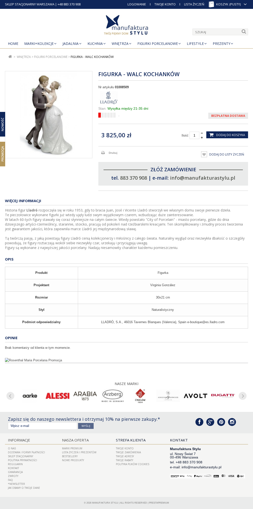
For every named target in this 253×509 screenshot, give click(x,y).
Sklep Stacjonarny (20, 456)
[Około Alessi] (57, 396)
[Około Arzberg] (112, 396)
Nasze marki (127, 383)
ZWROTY (13, 476)
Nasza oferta (75, 440)
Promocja (2, 153)
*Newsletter (16, 484)
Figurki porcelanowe (157, 43)
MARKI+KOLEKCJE (39, 43)
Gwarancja (15, 472)
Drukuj (113, 152)
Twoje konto (125, 448)
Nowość (2, 124)
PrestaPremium (159, 503)
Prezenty (221, 43)
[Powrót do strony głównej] (10, 57)
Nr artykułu (106, 87)
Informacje (19, 440)
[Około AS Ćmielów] (140, 396)
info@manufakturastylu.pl (202, 178)
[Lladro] (173, 97)
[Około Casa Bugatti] (223, 396)
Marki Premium (72, 448)
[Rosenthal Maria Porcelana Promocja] (126, 360)
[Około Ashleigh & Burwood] (168, 396)
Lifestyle (195, 43)
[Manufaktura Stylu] (126, 26)
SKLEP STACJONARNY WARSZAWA (29, 4)
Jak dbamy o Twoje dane (24, 488)
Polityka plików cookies (132, 464)
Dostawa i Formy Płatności (26, 452)
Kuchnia (95, 43)
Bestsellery (70, 456)
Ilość (185, 135)
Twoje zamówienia (128, 452)
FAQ (10, 480)
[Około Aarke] (30, 396)
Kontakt (13, 468)
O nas (12, 448)
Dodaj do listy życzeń (226, 154)
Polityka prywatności (22, 460)
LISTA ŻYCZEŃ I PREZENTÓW (79, 452)
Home (13, 43)
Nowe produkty (73, 460)
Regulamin (15, 464)
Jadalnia (71, 43)
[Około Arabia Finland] (85, 396)
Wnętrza (120, 43)
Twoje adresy (125, 456)
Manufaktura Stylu (105, 503)
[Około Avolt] (196, 396)
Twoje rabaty (124, 460)
